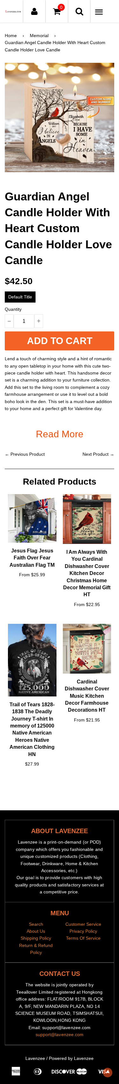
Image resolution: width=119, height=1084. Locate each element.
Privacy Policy (83, 931)
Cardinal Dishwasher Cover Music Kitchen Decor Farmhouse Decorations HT (87, 696)
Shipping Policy (36, 938)
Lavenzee (35, 1058)
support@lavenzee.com (60, 1034)
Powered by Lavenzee (71, 1058)
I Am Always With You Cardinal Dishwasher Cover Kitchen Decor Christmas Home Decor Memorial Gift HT (86, 573)
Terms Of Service (83, 938)
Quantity (13, 309)
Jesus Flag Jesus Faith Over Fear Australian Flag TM (32, 558)
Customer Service (83, 924)
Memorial (39, 35)
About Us (36, 931)
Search (36, 924)
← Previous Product (25, 454)
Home (11, 35)
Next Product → (98, 454)
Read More (59, 434)
